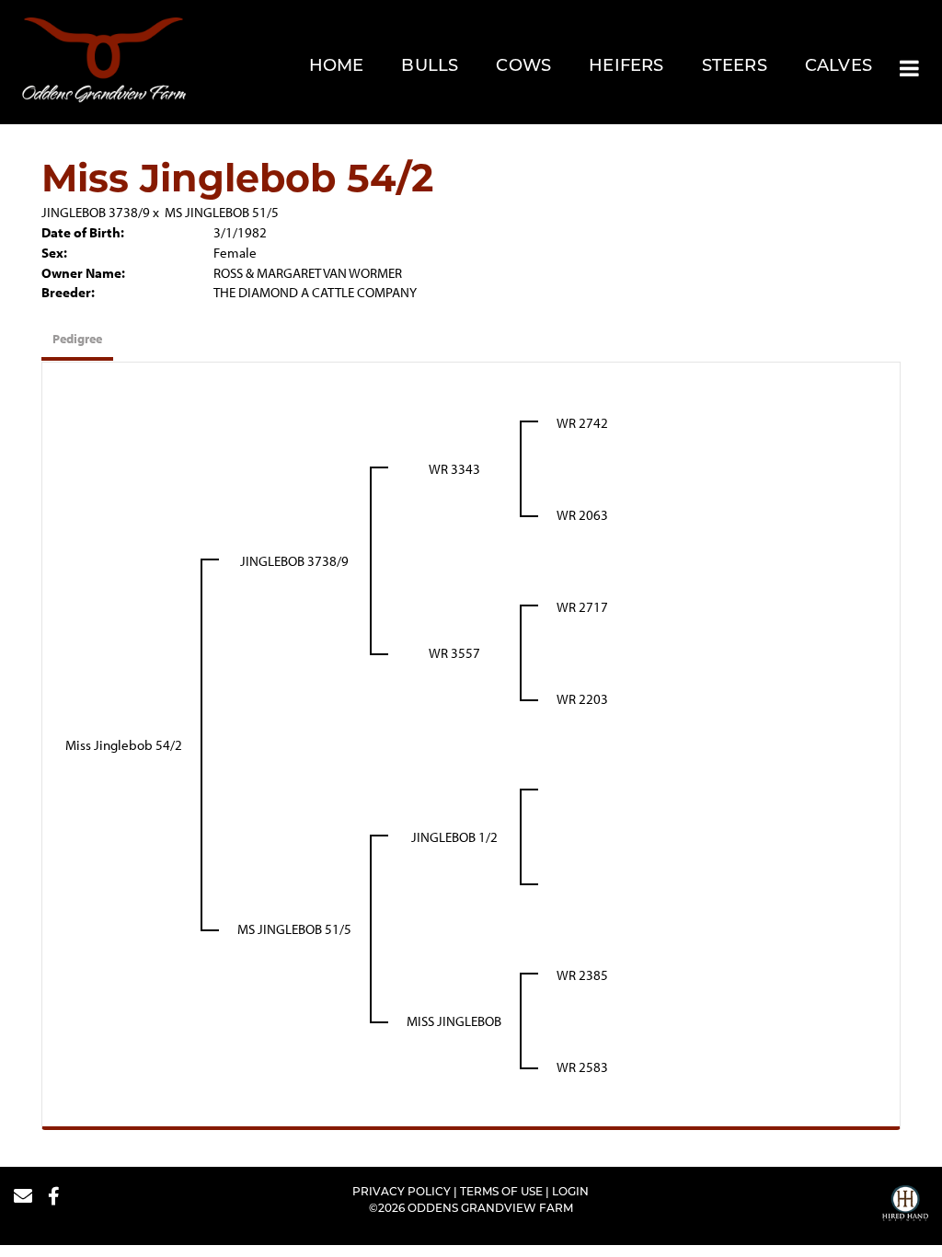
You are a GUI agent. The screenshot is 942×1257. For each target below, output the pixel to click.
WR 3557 (454, 653)
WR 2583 (582, 1067)
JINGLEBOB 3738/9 (95, 212)
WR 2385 (582, 975)
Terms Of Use (501, 1192)
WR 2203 (582, 699)
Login (570, 1192)
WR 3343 (454, 469)
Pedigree (77, 338)
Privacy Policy (401, 1192)
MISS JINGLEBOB (454, 1021)
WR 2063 (582, 515)
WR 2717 (582, 607)
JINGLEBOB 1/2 (454, 837)
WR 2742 (582, 423)
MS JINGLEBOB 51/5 (222, 212)
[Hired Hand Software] (905, 1205)
